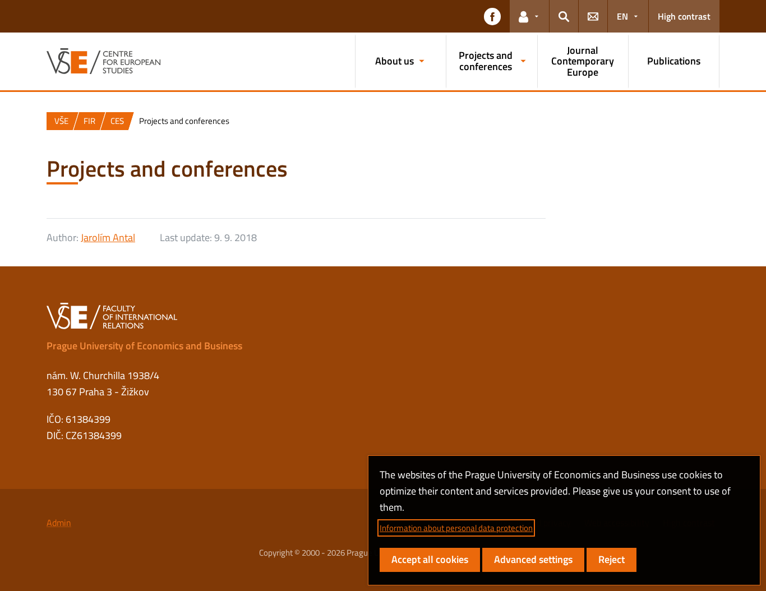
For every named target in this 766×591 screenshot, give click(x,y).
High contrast (684, 16)
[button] (492, 16)
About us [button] (394, 60)
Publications (673, 60)
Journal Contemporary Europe (582, 61)
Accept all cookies (429, 559)
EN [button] (622, 16)
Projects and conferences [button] (486, 61)
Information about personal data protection (456, 527)
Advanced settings (533, 559)
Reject (611, 559)
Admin (59, 522)
